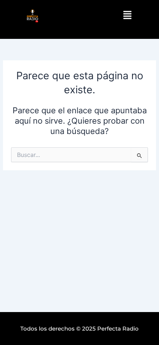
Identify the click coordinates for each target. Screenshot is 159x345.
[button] (127, 16)
